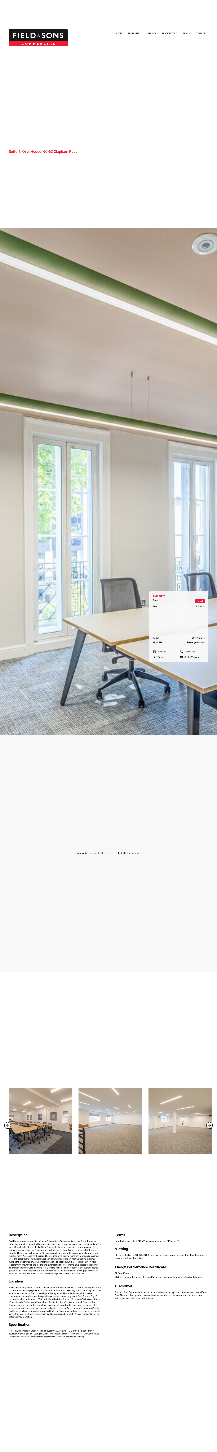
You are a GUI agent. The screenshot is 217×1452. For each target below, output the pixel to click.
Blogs (186, 33)
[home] (38, 37)
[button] (7, 1125)
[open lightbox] (40, 1121)
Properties (134, 33)
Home (119, 33)
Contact (200, 33)
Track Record (169, 33)
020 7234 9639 (142, 1255)
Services (151, 33)
